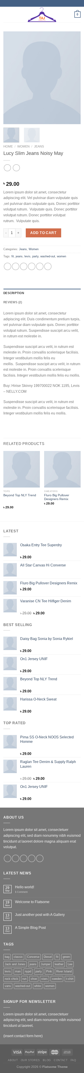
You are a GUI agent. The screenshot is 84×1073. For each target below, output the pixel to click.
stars (44, 978)
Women (23, 146)
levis (27, 256)
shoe (34, 978)
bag (7, 956)
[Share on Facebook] (15, 266)
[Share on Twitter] (23, 266)
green (66, 956)
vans (8, 986)
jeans (19, 256)
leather (59, 964)
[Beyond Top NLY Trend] (21, 469)
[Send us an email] (31, 858)
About (13, 1060)
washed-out (47, 256)
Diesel (48, 956)
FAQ (73, 1060)
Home (8, 146)
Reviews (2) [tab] (12, 302)
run (24, 978)
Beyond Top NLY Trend (19, 495)
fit (12, 256)
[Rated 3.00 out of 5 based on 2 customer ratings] (42, 177)
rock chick (11, 978)
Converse (33, 956)
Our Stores (30, 1060)
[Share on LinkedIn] (48, 266)
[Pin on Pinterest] (39, 266)
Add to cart (43, 233)
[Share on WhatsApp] (7, 266)
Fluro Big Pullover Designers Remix (56, 497)
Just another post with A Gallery (40, 915)
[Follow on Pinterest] (39, 858)
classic (18, 956)
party (35, 256)
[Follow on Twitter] (23, 858)
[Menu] (6, 14)
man (18, 971)
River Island (64, 971)
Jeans (39, 146)
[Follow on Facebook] (7, 858)
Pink (49, 971)
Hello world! (24, 887)
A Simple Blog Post (30, 928)
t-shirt (69, 978)
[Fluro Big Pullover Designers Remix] (62, 469)
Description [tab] (13, 293)
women (61, 256)
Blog (47, 1060)
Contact (60, 1060)
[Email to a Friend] (31, 266)
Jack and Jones (15, 964)
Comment (21, 892)
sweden (57, 978)
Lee (70, 964)
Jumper (45, 964)
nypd (28, 971)
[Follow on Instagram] (15, 858)
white (37, 986)
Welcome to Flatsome (32, 902)
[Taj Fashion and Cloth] (42, 14)
